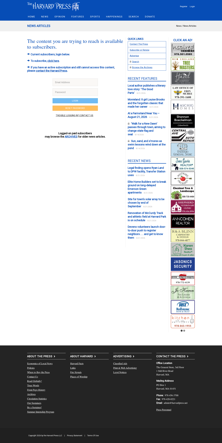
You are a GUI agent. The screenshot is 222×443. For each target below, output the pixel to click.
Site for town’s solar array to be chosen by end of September (146, 203)
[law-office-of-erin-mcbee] (183, 92)
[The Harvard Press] (53, 6)
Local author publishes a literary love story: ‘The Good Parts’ (147, 89)
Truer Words (33, 385)
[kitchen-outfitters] (183, 321)
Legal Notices (120, 372)
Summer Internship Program (40, 411)
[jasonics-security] (183, 263)
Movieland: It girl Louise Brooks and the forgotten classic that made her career (146, 103)
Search (135, 61)
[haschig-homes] (183, 106)
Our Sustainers (34, 403)
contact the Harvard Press (51, 70)
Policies (31, 367)
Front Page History (36, 389)
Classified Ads (120, 363)
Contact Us (32, 376)
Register (183, 6)
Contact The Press (139, 44)
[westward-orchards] (183, 178)
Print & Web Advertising (125, 367)
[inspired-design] (183, 49)
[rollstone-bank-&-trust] (183, 306)
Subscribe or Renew (139, 50)
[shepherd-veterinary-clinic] (183, 206)
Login (192, 6)
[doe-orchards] (183, 278)
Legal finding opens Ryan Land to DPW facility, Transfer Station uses (146, 171)
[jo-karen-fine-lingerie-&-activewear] (183, 292)
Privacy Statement (74, 436)
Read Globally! (34, 381)
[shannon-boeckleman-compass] (183, 120)
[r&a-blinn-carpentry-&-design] (183, 235)
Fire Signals (76, 372)
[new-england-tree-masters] (183, 63)
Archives (31, 394)
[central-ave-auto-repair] (183, 135)
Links (73, 367)
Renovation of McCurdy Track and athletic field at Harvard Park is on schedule (147, 216)
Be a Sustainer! (34, 407)
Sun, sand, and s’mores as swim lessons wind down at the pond (147, 144)
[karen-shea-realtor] (183, 249)
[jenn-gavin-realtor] (183, 163)
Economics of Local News (40, 363)
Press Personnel (163, 409)
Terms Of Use (93, 436)
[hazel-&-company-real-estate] (183, 78)
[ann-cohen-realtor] (183, 221)
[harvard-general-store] (183, 149)
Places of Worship (78, 376)
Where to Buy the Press (38, 372)
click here (53, 60)
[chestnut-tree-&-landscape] (183, 192)
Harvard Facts (77, 363)
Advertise (134, 56)
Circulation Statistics (37, 398)
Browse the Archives (142, 67)
